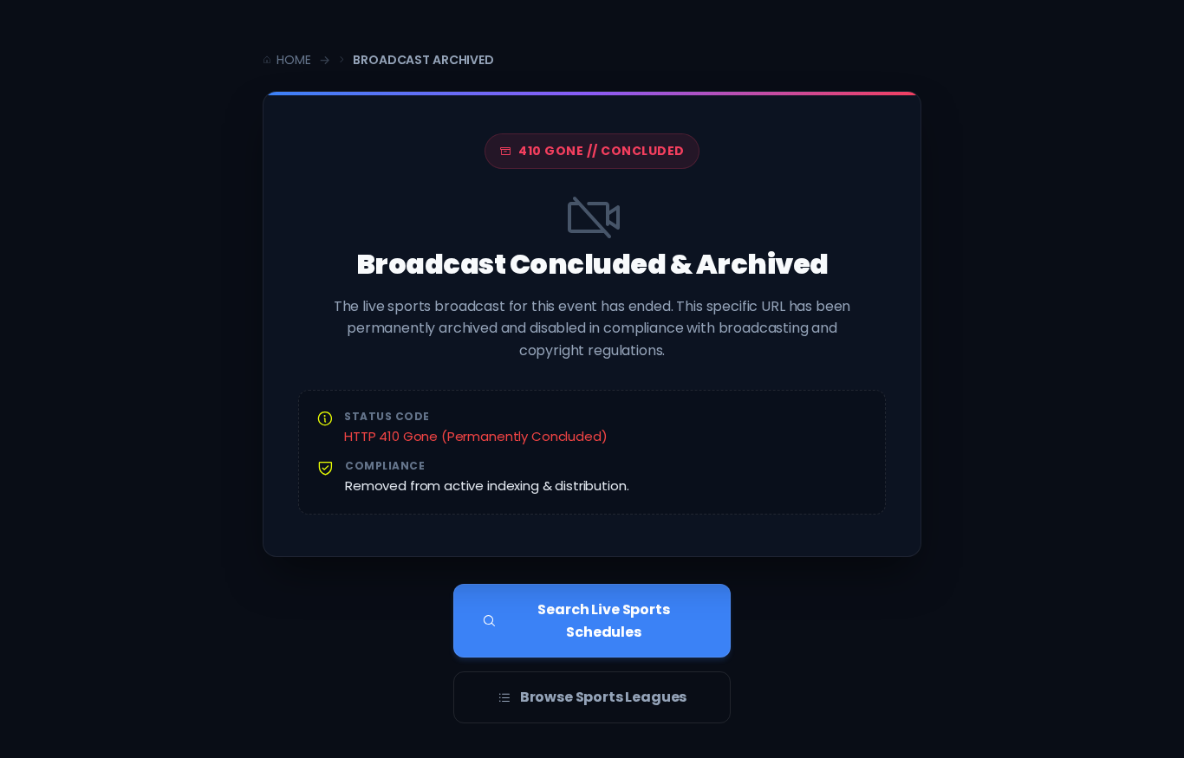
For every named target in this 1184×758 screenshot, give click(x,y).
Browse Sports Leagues (603, 697)
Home (293, 59)
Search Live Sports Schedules (603, 620)
